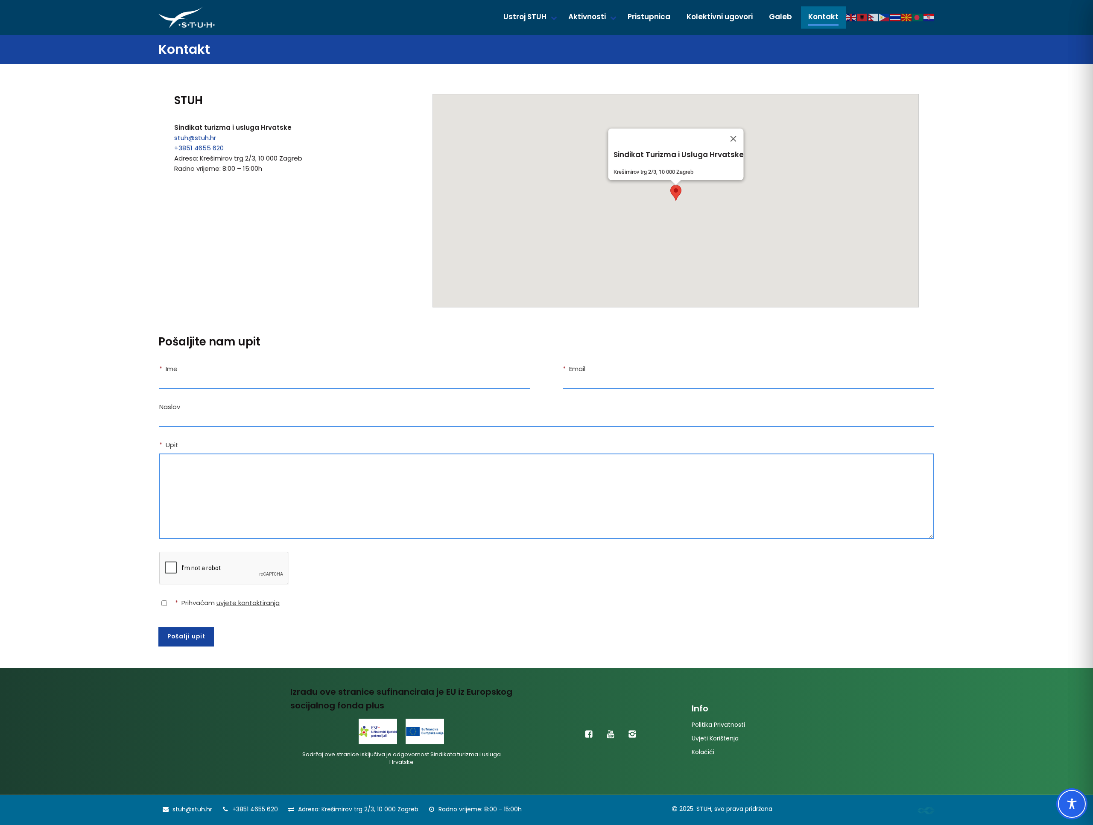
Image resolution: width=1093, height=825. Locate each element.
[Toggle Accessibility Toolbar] (1072, 804)
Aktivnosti (587, 17)
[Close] (733, 139)
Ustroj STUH (524, 17)
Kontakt (823, 17)
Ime (168, 368)
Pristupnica (649, 17)
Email (574, 368)
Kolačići (703, 752)
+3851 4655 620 (199, 147)
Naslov (169, 406)
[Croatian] (929, 17)
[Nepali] (873, 17)
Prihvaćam (227, 602)
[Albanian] (862, 17)
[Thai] (895, 17)
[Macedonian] (906, 17)
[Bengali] (917, 17)
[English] (851, 17)
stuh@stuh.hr (195, 137)
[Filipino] (884, 17)
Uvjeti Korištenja (715, 738)
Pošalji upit (186, 636)
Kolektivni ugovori (720, 17)
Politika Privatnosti (718, 724)
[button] (675, 193)
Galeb (780, 17)
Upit (168, 444)
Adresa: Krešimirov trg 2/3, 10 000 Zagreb (358, 809)
